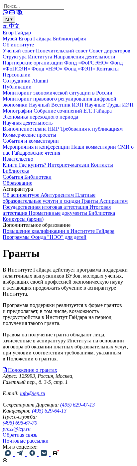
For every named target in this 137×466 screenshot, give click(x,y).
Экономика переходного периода (40, 117)
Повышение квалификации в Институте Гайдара (58, 231)
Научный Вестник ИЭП (57, 105)
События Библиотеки (27, 177)
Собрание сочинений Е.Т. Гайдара (73, 111)
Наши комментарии (94, 147)
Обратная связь (20, 435)
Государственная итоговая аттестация (46, 207)
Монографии (18, 111)
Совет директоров (109, 50)
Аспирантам (113, 201)
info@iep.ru (32, 393)
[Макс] (9, 454)
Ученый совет (19, 50)
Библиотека (16, 171)
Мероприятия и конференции (37, 147)
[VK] (45, 454)
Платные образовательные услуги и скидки (49, 198)
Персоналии (17, 74)
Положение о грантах (32, 370)
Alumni (40, 81)
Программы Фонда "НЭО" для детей (44, 237)
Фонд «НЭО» (48, 68)
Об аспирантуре (22, 195)
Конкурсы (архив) (23, 219)
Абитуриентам (58, 195)
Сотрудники (17, 81)
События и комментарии (31, 141)
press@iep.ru (17, 429)
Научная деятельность (28, 123)
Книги (11, 165)
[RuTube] (56, 454)
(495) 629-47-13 (77, 405)
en (6, 26)
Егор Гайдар (17, 32)
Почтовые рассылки (26, 441)
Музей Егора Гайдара (28, 38)
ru (9, 19)
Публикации (17, 87)
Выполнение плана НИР (31, 129)
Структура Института (28, 56)
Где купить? (33, 165)
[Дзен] (33, 454)
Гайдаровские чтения (36, 153)
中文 (14, 26)
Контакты (107, 68)
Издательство (18, 159)
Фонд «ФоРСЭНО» (87, 62)
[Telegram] (21, 454)
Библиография (69, 38)
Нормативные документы (58, 213)
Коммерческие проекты (29, 135)
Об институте (18, 44)
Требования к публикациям (91, 129)
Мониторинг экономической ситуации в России (57, 93)
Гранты (90, 201)
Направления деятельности (84, 56)
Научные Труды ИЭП (109, 105)
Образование (17, 183)
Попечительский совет (62, 50)
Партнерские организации (33, 62)
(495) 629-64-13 (49, 411)
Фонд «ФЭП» (80, 68)
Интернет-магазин (69, 165)
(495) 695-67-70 (20, 423)
